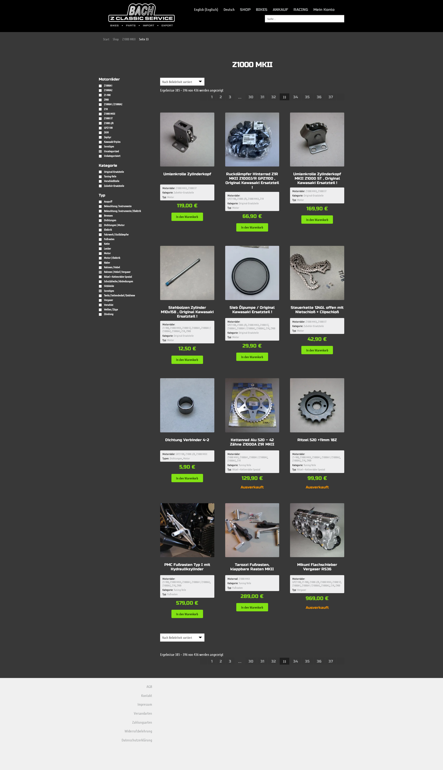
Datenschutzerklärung (137, 740)
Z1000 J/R (242, 198)
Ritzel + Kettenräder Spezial (246, 469)
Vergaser (301, 590)
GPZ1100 (231, 198)
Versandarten (143, 713)
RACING (300, 9)
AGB (149, 686)
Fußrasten (172, 594)
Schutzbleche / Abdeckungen (118, 281)
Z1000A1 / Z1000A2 (246, 328)
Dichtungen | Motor (114, 224)
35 (307, 97)
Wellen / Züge (111, 309)
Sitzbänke (109, 285)
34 (295, 97)
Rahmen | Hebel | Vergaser (117, 271)
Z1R (262, 198)
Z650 (106, 132)
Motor (170, 197)
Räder (107, 262)
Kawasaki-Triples (112, 141)
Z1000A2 (176, 331)
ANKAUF (280, 9)
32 (273, 97)
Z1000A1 (196, 328)
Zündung (109, 313)
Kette (107, 243)
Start (106, 39)
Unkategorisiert (112, 155)
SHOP (245, 9)
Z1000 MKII (129, 39)
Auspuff (108, 201)
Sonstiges (109, 146)
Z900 (188, 331)
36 (319, 97)
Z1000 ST (192, 188)
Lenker (107, 248)
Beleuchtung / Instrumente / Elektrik (122, 210)
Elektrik (108, 229)
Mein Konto (324, 9)
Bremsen (108, 215)
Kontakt (146, 695)
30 (250, 97)
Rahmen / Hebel (112, 267)
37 (331, 97)
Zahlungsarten (142, 722)
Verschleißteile (111, 180)
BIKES (261, 9)
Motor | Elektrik (112, 257)
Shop (116, 39)
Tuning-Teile (110, 176)
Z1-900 (165, 328)
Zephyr (107, 137)
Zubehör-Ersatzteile (114, 185)
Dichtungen (176, 458)
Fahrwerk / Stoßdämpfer (116, 234)
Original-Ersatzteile (114, 171)
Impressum (145, 704)
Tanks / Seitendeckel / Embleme (119, 295)
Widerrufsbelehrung (138, 731)
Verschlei (108, 304)
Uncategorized (111, 151)
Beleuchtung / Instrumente (118, 206)
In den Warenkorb (187, 216)
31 (262, 97)
